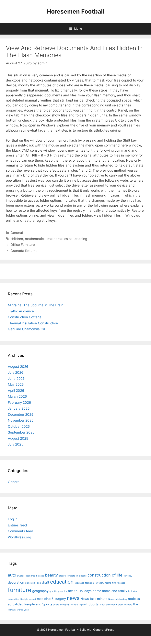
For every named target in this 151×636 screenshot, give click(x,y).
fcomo (108, 583)
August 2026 (18, 367)
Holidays (85, 591)
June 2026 (16, 379)
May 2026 (16, 384)
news (73, 598)
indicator (132, 591)
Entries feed (17, 525)
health (72, 591)
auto (12, 575)
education (62, 582)
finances (121, 583)
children (16, 239)
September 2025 (21, 432)
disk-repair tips (33, 583)
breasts (62, 576)
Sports (93, 604)
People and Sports (38, 604)
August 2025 (18, 438)
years (26, 610)
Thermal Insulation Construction (33, 323)
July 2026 (15, 372)
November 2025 (20, 420)
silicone (74, 604)
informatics (13, 599)
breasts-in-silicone (77, 576)
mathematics (35, 239)
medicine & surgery (51, 599)
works (20, 610)
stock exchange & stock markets (116, 604)
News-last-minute (93, 599)
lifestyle (24, 599)
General (16, 233)
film (114, 583)
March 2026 (17, 396)
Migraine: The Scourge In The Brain (35, 305)
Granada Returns (23, 251)
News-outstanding (117, 599)
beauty (51, 575)
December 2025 (20, 414)
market (32, 599)
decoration (16, 582)
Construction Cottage (24, 317)
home (97, 591)
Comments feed (20, 531)
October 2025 (19, 426)
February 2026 (19, 402)
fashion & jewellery (94, 583)
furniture (19, 590)
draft (45, 582)
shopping (65, 604)
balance (40, 576)
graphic (53, 591)
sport (83, 604)
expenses (79, 583)
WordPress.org (19, 537)
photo (56, 604)
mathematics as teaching (67, 239)
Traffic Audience (21, 311)
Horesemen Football (75, 11)
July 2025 (15, 444)
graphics (62, 591)
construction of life (104, 575)
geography (40, 591)
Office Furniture (22, 245)
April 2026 (16, 391)
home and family (114, 591)
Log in (12, 519)
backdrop (30, 576)
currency (127, 576)
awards (21, 576)
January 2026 (19, 408)
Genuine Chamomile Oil (26, 329)
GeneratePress (103, 629)
